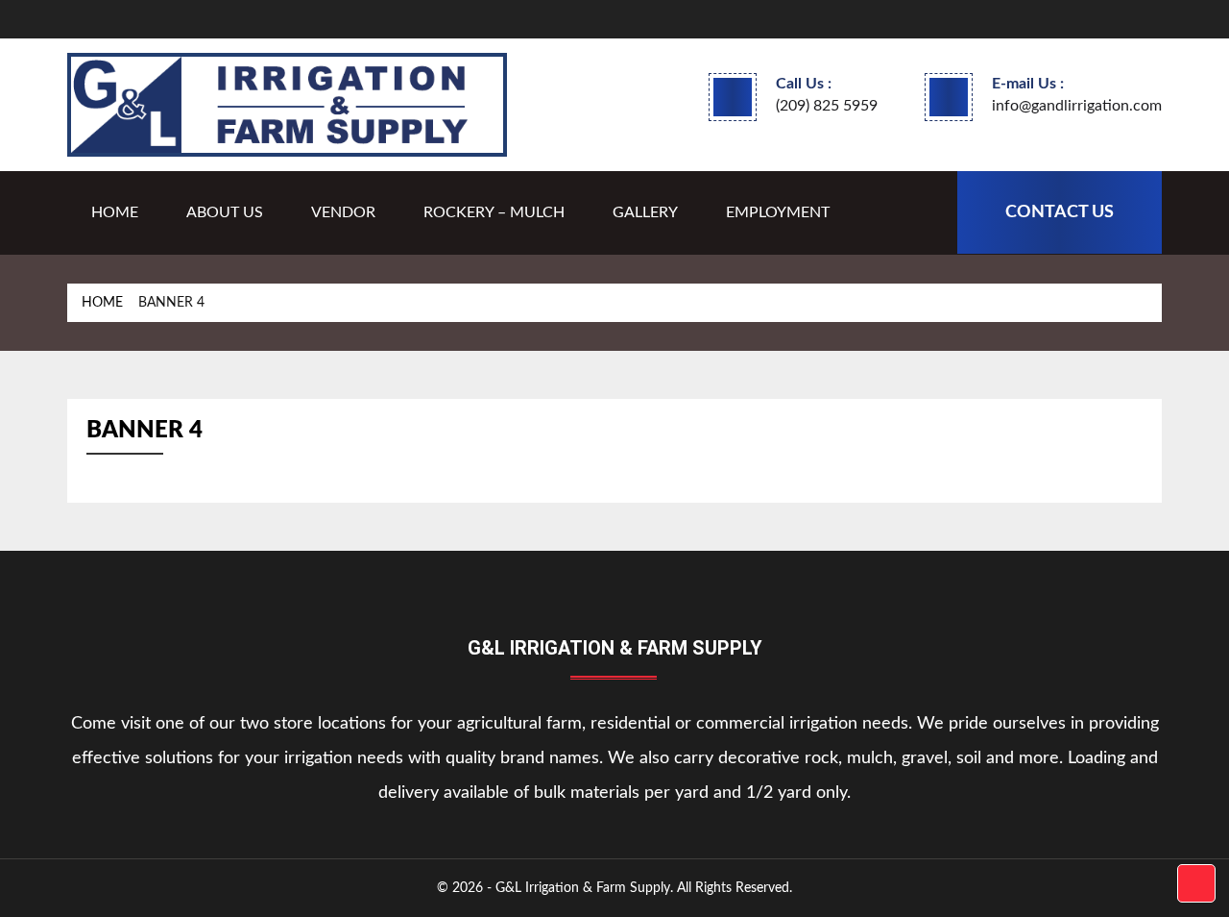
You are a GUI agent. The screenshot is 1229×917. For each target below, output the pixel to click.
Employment (778, 212)
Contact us (1059, 212)
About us (224, 212)
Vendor (343, 212)
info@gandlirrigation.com (1077, 105)
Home (114, 212)
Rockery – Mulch (494, 212)
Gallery (645, 212)
